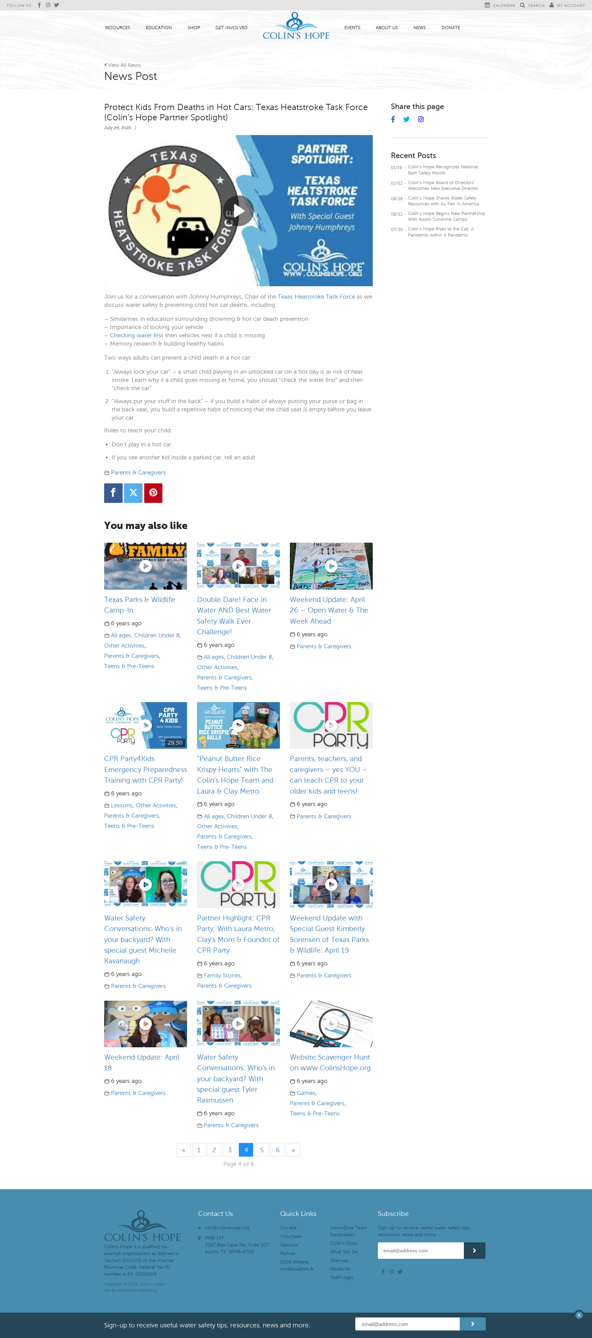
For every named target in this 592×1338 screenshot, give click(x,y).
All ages (121, 635)
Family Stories (222, 975)
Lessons (122, 805)
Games (306, 1093)
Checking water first (136, 335)
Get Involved (231, 27)
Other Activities (124, 645)
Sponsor (289, 1244)
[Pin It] (153, 493)
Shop (194, 27)
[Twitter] (133, 493)
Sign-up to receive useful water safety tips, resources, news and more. (424, 1231)
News (420, 27)
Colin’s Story (344, 1243)
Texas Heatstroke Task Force (316, 296)
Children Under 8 (157, 635)
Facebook (41, 5)
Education (159, 27)
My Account (571, 5)
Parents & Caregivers (138, 472)
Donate (451, 27)
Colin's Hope (296, 26)
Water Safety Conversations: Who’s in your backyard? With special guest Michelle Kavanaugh (143, 939)
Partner (288, 1253)
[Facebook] (113, 493)
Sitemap (339, 1260)
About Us (387, 27)
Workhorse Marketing (137, 1290)
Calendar (504, 5)
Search (536, 5)
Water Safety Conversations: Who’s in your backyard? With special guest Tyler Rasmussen (236, 1078)
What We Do (344, 1251)
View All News (122, 65)
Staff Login (341, 1277)
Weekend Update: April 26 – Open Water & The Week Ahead (329, 610)
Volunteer (291, 1236)
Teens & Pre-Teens (129, 666)
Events (352, 27)
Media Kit (340, 1268)
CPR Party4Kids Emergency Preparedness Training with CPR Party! (145, 769)
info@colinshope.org (227, 1227)
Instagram (49, 5)
